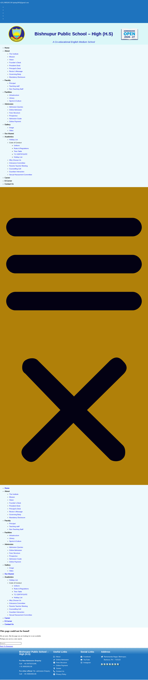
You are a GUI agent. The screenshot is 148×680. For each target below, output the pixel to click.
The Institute (13, 54)
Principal (12, 83)
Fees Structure (14, 113)
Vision (11, 60)
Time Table (18, 151)
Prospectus (13, 116)
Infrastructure (14, 95)
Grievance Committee (17, 163)
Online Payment (15, 121)
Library (11, 98)
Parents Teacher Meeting (18, 166)
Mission (12, 57)
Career (7, 178)
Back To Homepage (6, 646)
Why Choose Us (15, 160)
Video (11, 130)
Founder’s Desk (15, 62)
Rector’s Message (16, 71)
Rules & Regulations (21, 148)
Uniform (17, 145)
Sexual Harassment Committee (20, 175)
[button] (74, 336)
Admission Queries (16, 107)
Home (7, 48)
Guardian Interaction (16, 172)
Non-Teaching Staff (16, 89)
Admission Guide (15, 118)
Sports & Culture (15, 101)
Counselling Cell (15, 169)
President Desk (14, 65)
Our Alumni (9, 134)
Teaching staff (14, 86)
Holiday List (13, 140)
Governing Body (15, 74)
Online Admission (15, 110)
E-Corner (8, 181)
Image (11, 128)
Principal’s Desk (15, 68)
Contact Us (9, 184)
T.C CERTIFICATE (20, 154)
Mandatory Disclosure (17, 77)
